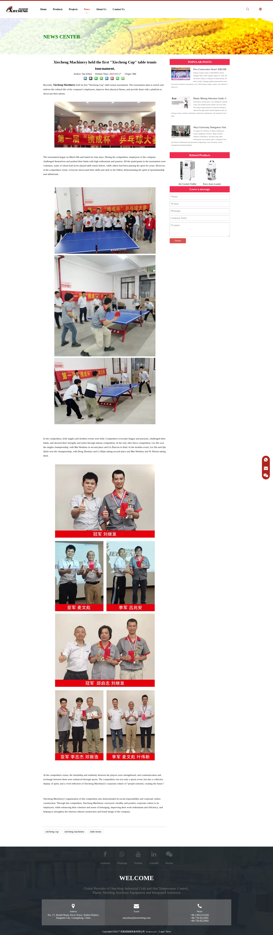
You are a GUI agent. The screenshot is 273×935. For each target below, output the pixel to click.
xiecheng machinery (74, 831)
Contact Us (119, 9)
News (87, 9)
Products (58, 9)
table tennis (95, 831)
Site (134, 73)
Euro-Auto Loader (212, 184)
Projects (73, 9)
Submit (178, 240)
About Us (101, 9)
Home (43, 9)
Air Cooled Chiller (187, 184)
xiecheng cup (52, 831)
